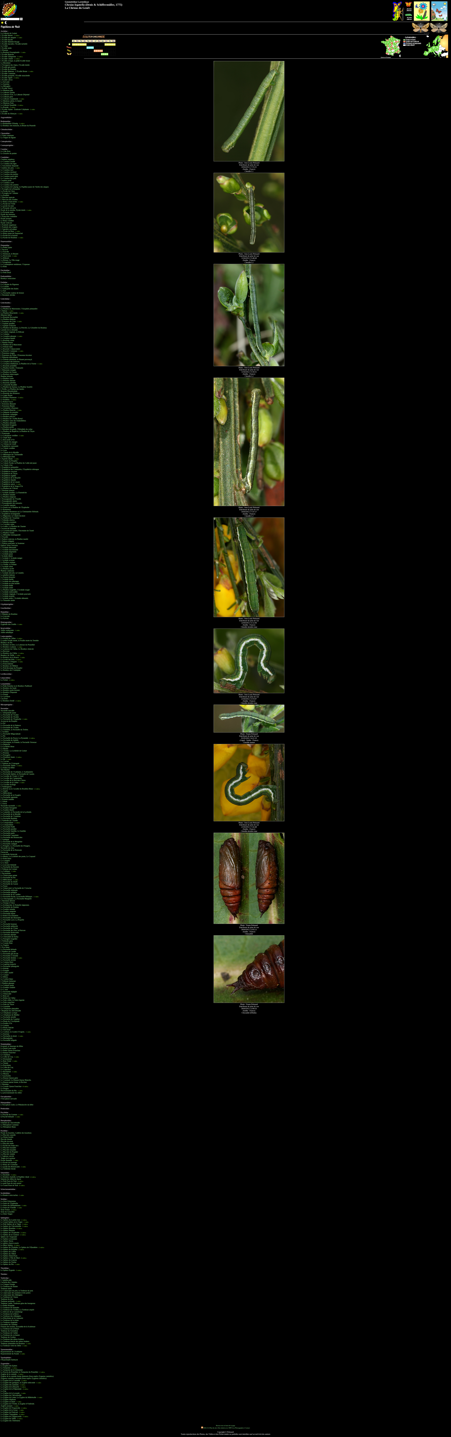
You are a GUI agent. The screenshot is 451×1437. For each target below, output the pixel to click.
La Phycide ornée (7, 1143)
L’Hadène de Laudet (8, 951)
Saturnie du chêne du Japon (11, 1179)
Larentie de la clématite (9, 330)
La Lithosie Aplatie (8, 92)
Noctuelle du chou (7, 848)
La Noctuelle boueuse (9, 924)
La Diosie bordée (7, 1137)
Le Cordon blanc (7, 979)
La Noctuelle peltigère (9, 892)
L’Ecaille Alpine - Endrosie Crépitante (15, 109)
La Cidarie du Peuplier (9, 461)
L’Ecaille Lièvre (7, 80)
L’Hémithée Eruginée (9, 425)
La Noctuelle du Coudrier (10, 1019)
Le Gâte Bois (5, 151)
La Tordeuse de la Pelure (10, 1329)
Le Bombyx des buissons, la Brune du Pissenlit (18, 126)
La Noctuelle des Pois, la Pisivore (13, 930)
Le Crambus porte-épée (9, 176)
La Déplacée (5, 744)
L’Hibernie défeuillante (9, 357)
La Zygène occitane (8, 1402)
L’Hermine (5, 1084)
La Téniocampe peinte (9, 875)
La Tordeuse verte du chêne (11, 1346)
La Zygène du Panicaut (9, 1412)
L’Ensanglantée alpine (9, 501)
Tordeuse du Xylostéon (9, 1331)
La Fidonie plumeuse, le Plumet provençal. (16, 359)
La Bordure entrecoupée (10, 374)
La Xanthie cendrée (8, 987)
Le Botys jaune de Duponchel (12, 233)
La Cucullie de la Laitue (10, 782)
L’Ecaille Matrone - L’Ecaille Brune (14, 71)
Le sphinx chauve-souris (10, 1243)
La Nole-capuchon (7, 1002)
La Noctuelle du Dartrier (10, 907)
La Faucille (5, 252)
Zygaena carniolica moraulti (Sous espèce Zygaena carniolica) (24, 1378)
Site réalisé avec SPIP (224, 1428)
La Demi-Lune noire (8, 1048)
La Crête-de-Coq (7, 1067)
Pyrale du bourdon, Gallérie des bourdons (16, 1133)
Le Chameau (5, 1055)
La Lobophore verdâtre (9, 436)
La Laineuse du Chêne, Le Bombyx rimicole (17, 649)
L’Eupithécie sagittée (8, 476)
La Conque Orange (8, 1284)
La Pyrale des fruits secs (9, 1146)
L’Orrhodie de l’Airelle (9, 820)
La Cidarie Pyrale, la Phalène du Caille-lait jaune (19, 463)
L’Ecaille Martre (7, 35)
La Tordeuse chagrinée (9, 1322)
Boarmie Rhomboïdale (9, 391)
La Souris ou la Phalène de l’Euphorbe (15, 507)
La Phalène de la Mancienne (11, 345)
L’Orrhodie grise (7, 941)
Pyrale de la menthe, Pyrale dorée (13, 210)
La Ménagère (5, 86)
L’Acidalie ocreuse (8, 560)
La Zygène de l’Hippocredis (11, 1416)
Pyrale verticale (6, 223)
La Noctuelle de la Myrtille (11, 814)
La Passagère (5, 755)
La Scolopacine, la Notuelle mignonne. (15, 905)
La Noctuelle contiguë (9, 844)
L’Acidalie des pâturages (10, 581)
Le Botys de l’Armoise (9, 1165)
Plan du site (213, 1428)
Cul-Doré (4, 699)
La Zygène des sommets (10, 1385)
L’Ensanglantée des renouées (11, 503)
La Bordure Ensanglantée (10, 52)
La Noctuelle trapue (8, 913)
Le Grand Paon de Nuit (9, 1185)
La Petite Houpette (7, 1305)
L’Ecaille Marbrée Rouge (10, 42)
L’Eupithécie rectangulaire (10, 514)
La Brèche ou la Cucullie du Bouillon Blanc (17, 789)
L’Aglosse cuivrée (7, 1156)
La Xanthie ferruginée (9, 808)
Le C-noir (4, 990)
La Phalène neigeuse (8, 497)
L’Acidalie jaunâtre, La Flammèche (14, 493)
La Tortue (4, 680)
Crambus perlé (6, 181)
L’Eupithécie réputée (8, 480)
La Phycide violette (8, 1154)
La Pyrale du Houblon (9, 238)
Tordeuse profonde (8, 1301)
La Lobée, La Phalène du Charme (13, 526)
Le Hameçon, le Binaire (9, 254)
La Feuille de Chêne (8, 638)
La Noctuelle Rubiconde (10, 932)
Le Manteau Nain (7, 103)
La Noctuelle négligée (9, 992)
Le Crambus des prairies (10, 185)
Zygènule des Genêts (9, 624)
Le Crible (4, 46)
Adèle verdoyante (7, 630)
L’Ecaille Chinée (7, 59)
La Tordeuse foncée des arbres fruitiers (15, 1341)
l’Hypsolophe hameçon (9, 1360)
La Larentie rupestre (8, 505)
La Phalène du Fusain (9, 372)
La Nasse (4, 886)
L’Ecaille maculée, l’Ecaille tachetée (14, 44)
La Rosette (5, 107)
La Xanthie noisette (8, 909)
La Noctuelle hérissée (9, 949)
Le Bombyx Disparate (9, 692)
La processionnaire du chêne (11, 1093)
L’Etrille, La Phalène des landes (12, 389)
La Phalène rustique (8, 562)
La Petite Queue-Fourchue (10, 1050)
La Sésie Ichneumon (8, 1201)
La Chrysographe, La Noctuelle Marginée (16, 899)
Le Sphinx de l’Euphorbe (10, 1233)
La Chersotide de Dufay (9, 937)
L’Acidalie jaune (7, 554)
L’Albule (4, 801)
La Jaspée (4, 791)
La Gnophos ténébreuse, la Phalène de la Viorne (19, 364)
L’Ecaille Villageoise (8, 57)
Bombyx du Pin (6, 643)
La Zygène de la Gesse (9, 1410)
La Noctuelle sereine (8, 960)
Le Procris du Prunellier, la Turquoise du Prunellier (20, 1372)
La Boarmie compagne (9, 414)
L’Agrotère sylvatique (9, 229)
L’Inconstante (6, 873)
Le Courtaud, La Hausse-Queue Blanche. (16, 1080)
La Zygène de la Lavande (10, 1393)
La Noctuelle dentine (9, 958)
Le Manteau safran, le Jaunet (11, 101)
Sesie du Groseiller (8, 1212)
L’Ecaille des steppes (9, 38)
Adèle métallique (7, 632)
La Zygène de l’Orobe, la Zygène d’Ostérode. (18, 1404)
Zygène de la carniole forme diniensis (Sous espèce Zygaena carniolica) (27, 1376)
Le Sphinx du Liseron (9, 1260)
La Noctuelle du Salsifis (9, 740)
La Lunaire (5, 287)
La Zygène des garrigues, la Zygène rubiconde (18, 1383)
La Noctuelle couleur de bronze (12, 293)
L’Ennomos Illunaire (8, 404)
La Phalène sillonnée (8, 423)
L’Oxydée (4, 537)
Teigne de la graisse (8, 1158)
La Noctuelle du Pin (8, 878)
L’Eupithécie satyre (8, 484)
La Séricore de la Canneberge (12, 1312)
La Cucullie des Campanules (11, 778)
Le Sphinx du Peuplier (9, 1249)
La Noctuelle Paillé (8, 827)
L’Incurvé (4, 250)
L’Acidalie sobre (7, 567)
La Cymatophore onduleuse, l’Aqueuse (15, 264)
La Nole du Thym (7, 1004)
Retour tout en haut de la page (225, 1425)
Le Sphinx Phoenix (8, 1230)
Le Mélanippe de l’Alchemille (12, 455)
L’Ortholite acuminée (8, 522)
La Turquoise (6, 1368)
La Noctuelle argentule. (9, 797)
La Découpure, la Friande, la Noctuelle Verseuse (19, 742)
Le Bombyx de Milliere (9, 666)
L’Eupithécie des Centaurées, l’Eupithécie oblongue (20, 469)
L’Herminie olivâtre (8, 295)
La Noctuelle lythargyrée (10, 966)
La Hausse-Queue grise (9, 1078)
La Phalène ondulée (8, 495)
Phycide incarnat (7, 1141)
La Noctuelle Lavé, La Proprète (12, 920)
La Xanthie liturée (7, 810)
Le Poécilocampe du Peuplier (11, 668)
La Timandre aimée (8, 600)
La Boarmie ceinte (7, 340)
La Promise (5, 753)
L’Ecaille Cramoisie (8, 73)
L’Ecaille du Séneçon (9, 114)
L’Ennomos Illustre (8, 406)
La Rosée (4, 111)
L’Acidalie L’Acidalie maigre (11, 558)
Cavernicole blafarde (8, 528)
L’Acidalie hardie (7, 579)
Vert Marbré (5, 770)
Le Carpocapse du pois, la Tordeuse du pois (17, 1291)
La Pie (3, 736)
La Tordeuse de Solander (10, 1308)
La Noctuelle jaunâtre (9, 829)
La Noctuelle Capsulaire (10, 835)
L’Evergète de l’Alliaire (9, 193)
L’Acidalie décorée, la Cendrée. (12, 573)
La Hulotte (5, 968)
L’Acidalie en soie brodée (10, 583)
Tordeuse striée (6, 1289)
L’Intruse (4, 311)
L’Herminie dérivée (8, 901)
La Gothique (5, 871)
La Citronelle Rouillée (9, 385)
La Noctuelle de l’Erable (10, 717)
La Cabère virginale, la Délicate (12, 332)
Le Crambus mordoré (8, 172)
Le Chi (3, 922)
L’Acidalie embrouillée (9, 592)
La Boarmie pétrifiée (8, 383)
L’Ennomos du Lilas (8, 321)
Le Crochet (5, 761)
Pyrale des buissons (8, 214)
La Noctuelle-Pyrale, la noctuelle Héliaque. (17, 897)
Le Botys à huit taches (9, 202)
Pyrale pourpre (6, 219)
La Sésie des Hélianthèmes (11, 1205)
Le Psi (3, 723)
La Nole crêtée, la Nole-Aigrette (12, 1000)
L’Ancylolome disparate (9, 166)
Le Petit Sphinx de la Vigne (11, 1224)
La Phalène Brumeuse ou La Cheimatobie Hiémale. (20, 512)
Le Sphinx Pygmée (8, 1270)
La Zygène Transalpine (9, 1414)
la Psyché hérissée (7, 1117)
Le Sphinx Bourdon (8, 1228)
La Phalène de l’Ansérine (10, 518)
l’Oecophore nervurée (9, 1099)
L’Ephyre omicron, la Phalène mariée (14, 539)
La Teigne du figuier (8, 138)
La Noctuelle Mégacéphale (11, 734)
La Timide (4, 1063)
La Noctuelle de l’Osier (9, 928)
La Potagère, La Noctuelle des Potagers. (15, 846)
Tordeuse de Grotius (8, 1337)
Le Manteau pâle (7, 90)
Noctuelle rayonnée (8, 806)
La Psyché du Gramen (9, 1115)
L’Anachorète (6, 1076)
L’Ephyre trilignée (7, 541)
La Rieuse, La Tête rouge (10, 260)
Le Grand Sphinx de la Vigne (12, 1222)
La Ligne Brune (6, 395)
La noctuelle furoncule (9, 854)
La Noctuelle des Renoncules (11, 837)
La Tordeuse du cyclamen (10, 1335)
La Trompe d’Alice (8, 903)
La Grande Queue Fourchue (11, 1086)
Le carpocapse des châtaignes (11, 1295)
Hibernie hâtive (6, 315)
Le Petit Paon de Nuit (9, 1181)
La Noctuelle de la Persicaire (11, 850)
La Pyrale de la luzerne (9, 235)
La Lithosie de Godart (9, 33)
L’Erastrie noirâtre (7, 799)
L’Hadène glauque (7, 983)
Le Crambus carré (7, 183)
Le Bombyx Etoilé (8, 701)
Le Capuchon (6, 1069)
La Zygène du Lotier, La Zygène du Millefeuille (19, 1397)
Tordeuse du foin (7, 1299)
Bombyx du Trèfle (8, 655)
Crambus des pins (7, 168)
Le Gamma (5, 1025)
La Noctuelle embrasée (9, 890)
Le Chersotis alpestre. (9, 935)
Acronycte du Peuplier (9, 721)
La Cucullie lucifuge (8, 785)
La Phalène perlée (7, 427)
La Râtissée (5, 258)
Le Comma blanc (7, 962)
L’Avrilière (5, 732)
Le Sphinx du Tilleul (8, 1254)
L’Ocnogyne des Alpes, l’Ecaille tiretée (15, 65)
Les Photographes (238, 1428)
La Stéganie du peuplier (9, 412)
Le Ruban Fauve (7, 402)
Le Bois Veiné (6, 1061)
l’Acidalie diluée (7, 556)
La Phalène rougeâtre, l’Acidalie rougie (15, 590)
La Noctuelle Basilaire (9, 818)
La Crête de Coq (7, 1057)
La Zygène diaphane (8, 1399)
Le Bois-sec (5, 996)
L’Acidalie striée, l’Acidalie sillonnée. (15, 598)
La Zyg (3, 1391)
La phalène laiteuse (8, 575)
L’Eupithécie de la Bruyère (11, 478)
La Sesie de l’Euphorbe (9, 1203)
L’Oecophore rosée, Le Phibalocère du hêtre (17, 1105)
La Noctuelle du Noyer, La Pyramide (15, 738)
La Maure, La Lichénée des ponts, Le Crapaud (18, 856)
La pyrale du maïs (7, 206)
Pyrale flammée (7, 1160)
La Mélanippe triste (8, 457)
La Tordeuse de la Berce (10, 1314)
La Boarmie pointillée (9, 366)
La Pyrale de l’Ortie (8, 204)
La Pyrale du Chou (8, 191)
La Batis (4, 266)
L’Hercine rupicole (8, 197)
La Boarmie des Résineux (10, 393)
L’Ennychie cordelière (9, 216)
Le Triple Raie (6, 438)
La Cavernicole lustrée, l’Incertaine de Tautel (17, 531)
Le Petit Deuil (6, 272)
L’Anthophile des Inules (9, 289)
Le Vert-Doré (5, 1030)
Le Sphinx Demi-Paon (9, 1256)
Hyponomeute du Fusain (10, 1354)
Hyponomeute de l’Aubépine (11, 1352)
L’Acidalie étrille (7, 586)
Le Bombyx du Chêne (9, 653)
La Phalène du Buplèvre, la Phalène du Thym (17, 431)
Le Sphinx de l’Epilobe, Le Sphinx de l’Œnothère (19, 1247)
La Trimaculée (6, 994)
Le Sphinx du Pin (7, 1264)
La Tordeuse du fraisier (9, 1286)
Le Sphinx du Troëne (8, 1262)
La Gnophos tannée (8, 338)
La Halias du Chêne (8, 998)
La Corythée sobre (7, 524)
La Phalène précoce (8, 416)
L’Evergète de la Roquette (10, 189)
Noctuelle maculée (7, 711)
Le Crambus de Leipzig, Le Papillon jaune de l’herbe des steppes (25, 187)
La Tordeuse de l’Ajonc (9, 1297)
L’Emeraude (5, 433)
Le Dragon (5, 1088)
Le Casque (5, 975)
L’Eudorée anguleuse (8, 225)
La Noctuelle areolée (8, 1017)
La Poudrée (5, 195)
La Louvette (5, 616)
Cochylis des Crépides (9, 1282)
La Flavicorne (6, 256)
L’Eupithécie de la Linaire (10, 482)
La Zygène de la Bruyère (10, 1387)
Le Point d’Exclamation (9, 916)
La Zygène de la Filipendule (11, 1389)
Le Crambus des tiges (9, 164)
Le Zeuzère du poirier (9, 153)
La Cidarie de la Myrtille (10, 452)
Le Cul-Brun (5, 696)
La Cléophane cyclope (9, 1013)
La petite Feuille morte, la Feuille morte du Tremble (20, 640)
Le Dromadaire (6, 1059)
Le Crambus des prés (8, 178)
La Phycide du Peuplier (9, 1152)
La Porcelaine (6, 1065)
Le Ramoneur (6, 509)
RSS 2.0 (205, 1428)
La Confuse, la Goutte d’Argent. (13, 1032)
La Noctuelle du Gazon (9, 884)
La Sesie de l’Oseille (8, 1208)
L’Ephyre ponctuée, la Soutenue (12, 543)
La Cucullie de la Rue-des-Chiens (13, 780)
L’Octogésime (6, 262)
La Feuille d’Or (6, 1023)
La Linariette (5, 1006)
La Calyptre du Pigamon (10, 284)
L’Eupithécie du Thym (9, 474)
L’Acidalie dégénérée (8, 552)
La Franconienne (7, 664)
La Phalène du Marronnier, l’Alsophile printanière (19, 309)
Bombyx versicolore (8, 278)
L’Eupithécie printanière (9, 467)
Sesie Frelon (5, 1210)
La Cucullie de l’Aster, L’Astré (12, 776)
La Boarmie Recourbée (9, 317)
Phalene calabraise (7, 571)
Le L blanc (5, 863)
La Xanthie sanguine (8, 911)
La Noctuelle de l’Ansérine (11, 816)
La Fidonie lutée (7, 347)
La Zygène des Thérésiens (10, 1421)
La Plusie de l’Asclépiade (10, 1021)
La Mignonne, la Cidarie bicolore (13, 516)
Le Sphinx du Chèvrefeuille (11, 1226)
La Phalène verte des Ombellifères (13, 421)
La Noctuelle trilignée (9, 1040)
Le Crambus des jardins (9, 174)
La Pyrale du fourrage (9, 1162)
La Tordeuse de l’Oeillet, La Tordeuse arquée (17, 1310)
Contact (247, 1428)
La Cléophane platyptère (10, 1009)
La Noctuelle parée (8, 833)
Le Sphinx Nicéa (7, 1241)
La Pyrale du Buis (7, 231)
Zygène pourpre (7, 1406)
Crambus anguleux (8, 159)
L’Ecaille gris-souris (8, 67)
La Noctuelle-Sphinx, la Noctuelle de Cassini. (18, 774)
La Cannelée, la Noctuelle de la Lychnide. (16, 812)
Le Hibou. (4, 977)
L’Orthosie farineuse (8, 981)
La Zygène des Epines (9, 1366)
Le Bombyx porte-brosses (10, 690)
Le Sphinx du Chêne (8, 1252)
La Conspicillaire (7, 823)
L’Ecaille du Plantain (8, 69)
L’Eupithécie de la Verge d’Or (12, 486)
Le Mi (3, 759)
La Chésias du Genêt (8, 444)
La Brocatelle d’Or (8, 440)
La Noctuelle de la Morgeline (11, 842)
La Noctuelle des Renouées (11, 918)
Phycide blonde (6, 1139)
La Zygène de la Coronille (11, 1380)
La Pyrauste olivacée (8, 208)
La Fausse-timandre (8, 577)
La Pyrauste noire (7, 212)
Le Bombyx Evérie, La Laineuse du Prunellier (18, 645)
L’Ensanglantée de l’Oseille (11, 499)
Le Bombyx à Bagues (9, 662)
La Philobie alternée (8, 381)
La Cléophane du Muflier (10, 1015)
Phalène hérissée (7, 376)
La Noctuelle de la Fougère (11, 795)
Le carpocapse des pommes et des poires (16, 1293)
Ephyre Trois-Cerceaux (9, 545)
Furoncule (4, 852)
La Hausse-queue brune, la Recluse (14, 1082)
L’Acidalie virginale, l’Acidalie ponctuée (16, 594)
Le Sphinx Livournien (9, 1239)
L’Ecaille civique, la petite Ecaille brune (15, 61)
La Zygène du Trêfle (8, 1419)
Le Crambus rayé (7, 170)
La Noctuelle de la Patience (11, 725)
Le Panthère (5, 400)
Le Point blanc (6, 858)
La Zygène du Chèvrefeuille (11, 1395)
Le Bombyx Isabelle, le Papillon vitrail (15, 1177)
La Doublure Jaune (8, 757)
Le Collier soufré (7, 973)
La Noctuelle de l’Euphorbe (11, 719)
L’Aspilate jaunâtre (8, 323)
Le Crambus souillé (8, 161)
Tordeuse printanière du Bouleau (13, 1343)
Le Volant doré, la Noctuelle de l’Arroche (16, 888)
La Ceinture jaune (7, 985)
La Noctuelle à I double (9, 956)
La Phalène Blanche (8, 410)
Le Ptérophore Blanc (8, 1127)
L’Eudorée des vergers (9, 227)
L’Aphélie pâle (6, 1280)
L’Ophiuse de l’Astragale (10, 763)
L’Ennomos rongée (8, 353)
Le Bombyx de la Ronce (10, 657)
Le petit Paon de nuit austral (11, 1183)
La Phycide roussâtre (8, 1148)
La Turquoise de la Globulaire (12, 1370)
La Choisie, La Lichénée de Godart (14, 751)
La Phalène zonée (7, 378)
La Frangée (5, 971)
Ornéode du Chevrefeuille (10, 1123)
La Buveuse (5, 651)
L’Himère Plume (7, 343)
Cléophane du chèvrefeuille (11, 1011)
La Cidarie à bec (7, 465)
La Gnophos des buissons (10, 362)
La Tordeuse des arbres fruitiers (12, 1339)
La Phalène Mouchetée (9, 313)
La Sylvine (5, 618)
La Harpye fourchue (8, 1053)
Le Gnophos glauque (9, 336)
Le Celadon (5, 334)
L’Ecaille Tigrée (7, 78)
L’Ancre (4, 804)
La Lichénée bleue (7, 746)
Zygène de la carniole (9, 1374)
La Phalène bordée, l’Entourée (12, 368)
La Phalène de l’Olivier (9, 488)
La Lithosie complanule (10, 99)
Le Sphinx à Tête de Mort (10, 1258)
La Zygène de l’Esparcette (11, 1408)
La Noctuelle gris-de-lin (9, 954)
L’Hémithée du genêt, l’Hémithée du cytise (16, 429)
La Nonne (4, 694)
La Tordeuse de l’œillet (9, 1333)
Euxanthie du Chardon (9, 1324)
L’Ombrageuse (6, 787)
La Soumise (5, 84)
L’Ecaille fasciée (7, 40)
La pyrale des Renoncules (10, 1167)
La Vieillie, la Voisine (9, 564)
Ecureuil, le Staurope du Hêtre (12, 1046)
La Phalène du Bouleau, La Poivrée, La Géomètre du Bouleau (24, 328)
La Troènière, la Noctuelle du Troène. (14, 730)
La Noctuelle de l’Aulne (10, 715)
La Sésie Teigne (6, 1214)
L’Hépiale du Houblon (9, 614)
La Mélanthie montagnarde (11, 535)
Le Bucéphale (6, 1072)
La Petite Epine (6, 247)
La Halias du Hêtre (8, 768)
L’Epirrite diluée (7, 459)
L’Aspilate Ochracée (8, 326)
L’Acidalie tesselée (8, 596)
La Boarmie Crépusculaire (10, 349)
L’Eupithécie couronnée (9, 446)
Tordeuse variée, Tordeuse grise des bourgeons (18, 1303)
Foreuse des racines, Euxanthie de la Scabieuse (18, 1327)
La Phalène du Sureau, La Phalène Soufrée (16, 387)
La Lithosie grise (7, 97)
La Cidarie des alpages (9, 442)
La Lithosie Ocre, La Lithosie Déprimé (15, 95)
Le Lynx (4, 450)
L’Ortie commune (7, 135)
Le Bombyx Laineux (9, 647)
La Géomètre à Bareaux (9, 408)
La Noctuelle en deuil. (9, 1036)
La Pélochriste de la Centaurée (12, 1318)
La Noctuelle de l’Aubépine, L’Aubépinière (17, 772)
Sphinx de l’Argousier (9, 1237)
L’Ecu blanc (5, 947)
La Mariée (4, 749)
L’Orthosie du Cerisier (9, 869)
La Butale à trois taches (9, 1195)
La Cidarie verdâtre (8, 448)
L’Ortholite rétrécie (8, 520)
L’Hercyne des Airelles (9, 200)
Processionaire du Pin (9, 1091)
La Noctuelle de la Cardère (11, 894)
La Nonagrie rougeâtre (9, 939)
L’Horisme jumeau (7, 490)
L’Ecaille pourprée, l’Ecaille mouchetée (15, 76)
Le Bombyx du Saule (8, 688)
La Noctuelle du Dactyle (10, 867)
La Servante (5, 82)
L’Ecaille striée (6, 48)
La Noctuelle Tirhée (8, 766)
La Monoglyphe (7, 1038)
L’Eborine (4, 50)
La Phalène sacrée (7, 569)
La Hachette (5, 1175)
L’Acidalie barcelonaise (9, 550)
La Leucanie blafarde (8, 865)
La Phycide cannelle (8, 1135)
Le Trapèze (5, 945)
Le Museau (5, 1074)
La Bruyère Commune (9, 351)
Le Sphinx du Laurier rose (11, 1220)
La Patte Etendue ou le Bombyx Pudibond (16, 686)
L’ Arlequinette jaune (8, 713)
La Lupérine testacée (8, 964)
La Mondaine (6, 63)
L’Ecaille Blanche (7, 54)
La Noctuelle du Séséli (9, 882)
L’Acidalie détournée (8, 548)
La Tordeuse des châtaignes (11, 1316)
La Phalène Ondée (7, 533)
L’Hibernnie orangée (8, 370)
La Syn (3, 291)
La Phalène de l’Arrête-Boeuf (12, 419)
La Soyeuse (5, 1034)
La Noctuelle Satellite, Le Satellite (13, 831)
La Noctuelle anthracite (9, 926)
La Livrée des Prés (8, 660)
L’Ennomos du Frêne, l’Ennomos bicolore (16, 355)
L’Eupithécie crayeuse (9, 471)
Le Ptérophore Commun (10, 1125)
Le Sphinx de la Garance (10, 1235)
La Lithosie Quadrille (9, 105)
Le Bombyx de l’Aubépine (11, 670)
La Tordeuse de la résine (10, 1320)
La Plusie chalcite (7, 1028)
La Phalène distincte (8, 319)
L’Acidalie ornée (7, 588)
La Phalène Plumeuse (9, 397)
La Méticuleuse (6, 793)
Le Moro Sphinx (7, 1245)
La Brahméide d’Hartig (9, 123)
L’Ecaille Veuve (6, 88)
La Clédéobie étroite (8, 1169)
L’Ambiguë (5, 839)
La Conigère (5, 861)
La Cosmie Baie (7, 943)
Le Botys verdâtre (7, 221)
